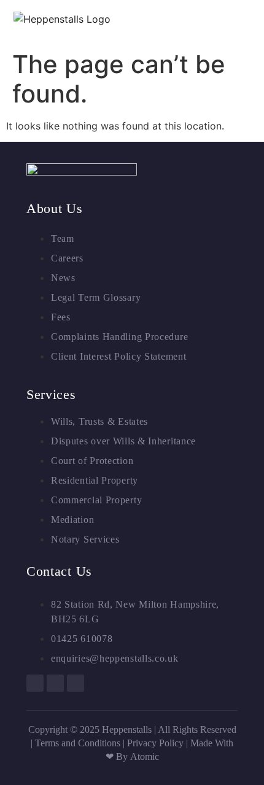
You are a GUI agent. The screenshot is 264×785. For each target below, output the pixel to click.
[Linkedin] (55, 683)
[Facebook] (35, 683)
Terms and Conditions (77, 743)
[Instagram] (75, 683)
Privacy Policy (156, 743)
